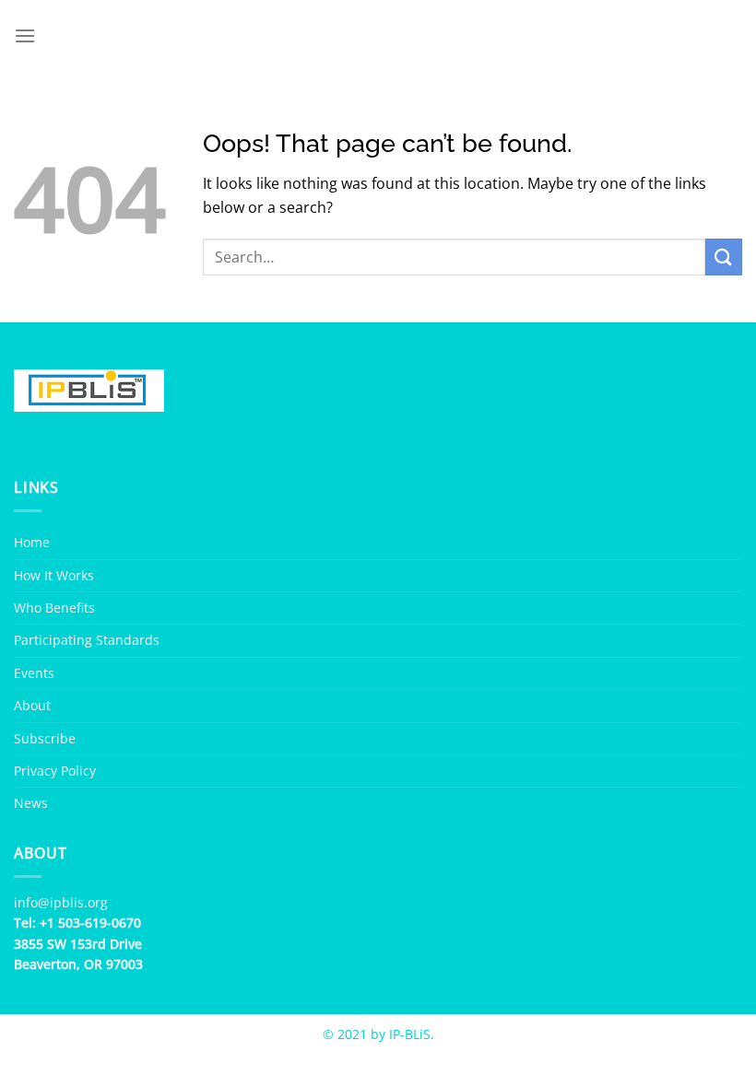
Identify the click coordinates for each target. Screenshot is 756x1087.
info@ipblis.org (61, 902)
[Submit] (723, 257)
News (31, 803)
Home (32, 542)
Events (34, 673)
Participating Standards (86, 640)
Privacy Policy (55, 770)
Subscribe (45, 738)
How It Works (54, 575)
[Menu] (25, 35)
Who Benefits (54, 607)
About (32, 705)
